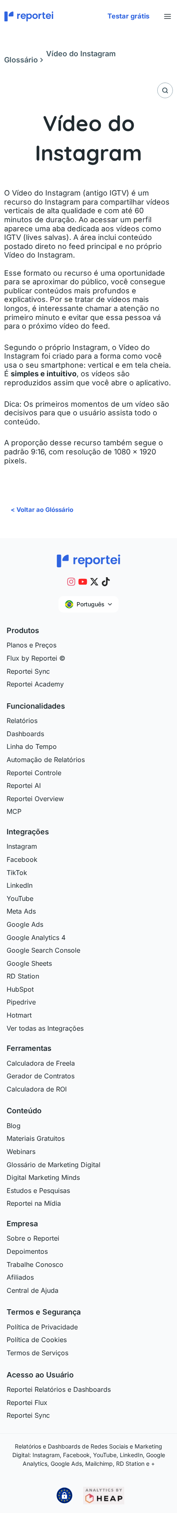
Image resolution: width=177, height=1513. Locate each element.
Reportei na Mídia (34, 1203)
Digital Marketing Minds (43, 1177)
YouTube (20, 898)
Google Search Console (43, 950)
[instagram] (71, 581)
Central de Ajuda (32, 1290)
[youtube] (82, 581)
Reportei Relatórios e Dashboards (59, 1389)
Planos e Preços (31, 645)
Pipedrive (21, 1002)
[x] (94, 581)
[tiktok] (105, 581)
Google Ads (25, 924)
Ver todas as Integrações (45, 1028)
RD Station (23, 976)
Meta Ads (21, 911)
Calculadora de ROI (37, 1089)
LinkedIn (20, 885)
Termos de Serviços (37, 1353)
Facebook (22, 859)
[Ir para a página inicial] (88, 560)
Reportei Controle (34, 773)
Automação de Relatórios (46, 759)
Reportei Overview (35, 798)
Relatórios (22, 720)
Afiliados (20, 1277)
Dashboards (25, 734)
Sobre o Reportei (33, 1238)
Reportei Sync (28, 671)
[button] (128, 16)
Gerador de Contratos (41, 1076)
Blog (14, 1126)
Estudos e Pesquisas (38, 1190)
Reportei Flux (27, 1402)
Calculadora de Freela (41, 1063)
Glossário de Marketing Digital (53, 1165)
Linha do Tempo (32, 746)
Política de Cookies (37, 1340)
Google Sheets (29, 963)
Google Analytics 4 (36, 937)
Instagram (22, 846)
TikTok (17, 872)
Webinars (21, 1151)
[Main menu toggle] (167, 16)
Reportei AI (24, 785)
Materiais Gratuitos (36, 1138)
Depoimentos (27, 1251)
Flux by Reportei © (36, 658)
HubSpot (20, 989)
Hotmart (19, 1015)
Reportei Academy (35, 684)
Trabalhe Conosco (35, 1264)
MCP (14, 811)
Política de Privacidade (42, 1327)
